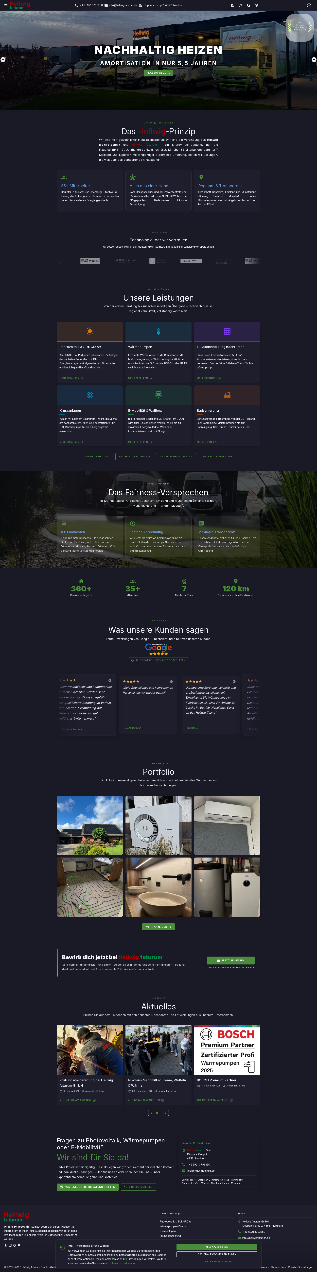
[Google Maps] (249, 5)
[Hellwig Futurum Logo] (20, 5)
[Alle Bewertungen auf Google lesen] (158, 649)
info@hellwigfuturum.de (201, 1170)
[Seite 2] (160, 1113)
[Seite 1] (157, 1113)
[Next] (314, 60)
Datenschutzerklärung (122, 1263)
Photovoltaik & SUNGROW (175, 1221)
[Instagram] (241, 5)
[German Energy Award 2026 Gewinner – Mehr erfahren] (300, 28)
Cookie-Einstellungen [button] (300, 1267)
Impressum (262, 1267)
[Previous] (3, 60)
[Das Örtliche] (257, 5)
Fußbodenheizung (170, 1236)
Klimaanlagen (168, 1231)
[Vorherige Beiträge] (151, 1113)
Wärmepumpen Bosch (173, 1226)
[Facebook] (233, 5)
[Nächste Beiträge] (166, 1113)
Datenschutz (278, 1267)
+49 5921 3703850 (198, 1164)
